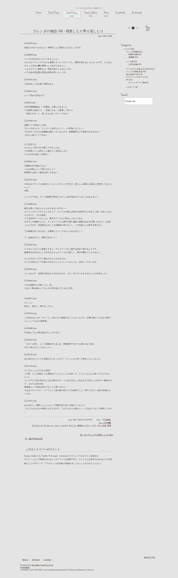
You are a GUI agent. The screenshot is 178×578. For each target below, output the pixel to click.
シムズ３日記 (128, 49)
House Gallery (90, 12)
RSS (145, 35)
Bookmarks (137, 12)
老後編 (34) (133, 57)
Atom (151, 35)
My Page (126, 35)
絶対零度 (89, 4)
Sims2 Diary (53, 12)
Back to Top (149, 557)
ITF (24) (129, 80)
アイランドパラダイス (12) (137, 77)
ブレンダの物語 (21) (134, 51)
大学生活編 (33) (134, 64)
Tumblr (139, 35)
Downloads (120, 12)
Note (106, 12)
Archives (36, 559)
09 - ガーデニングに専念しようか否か (96, 435)
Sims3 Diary (71, 12)
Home (38, 12)
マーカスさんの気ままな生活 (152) (140, 69)
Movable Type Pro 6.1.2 (42, 565)
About (25, 559)
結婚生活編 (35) (134, 54)
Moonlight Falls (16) (134, 74)
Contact (47, 559)
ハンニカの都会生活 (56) (136, 71)
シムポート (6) (132, 87)
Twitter (132, 35)
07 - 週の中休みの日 (34, 438)
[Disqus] (68, 507)
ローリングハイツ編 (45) (138, 82)
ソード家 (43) (131, 61)
